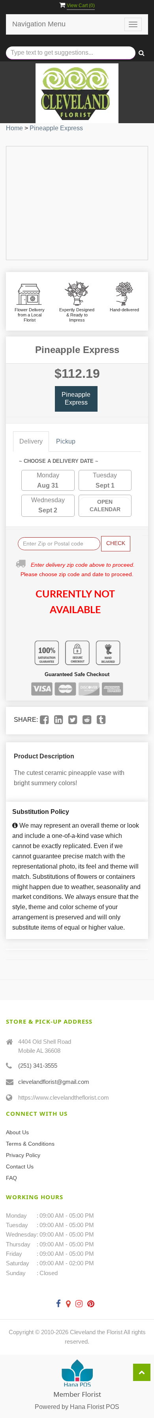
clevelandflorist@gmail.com (53, 1081)
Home (14, 128)
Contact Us (20, 1166)
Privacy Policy (23, 1155)
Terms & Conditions (30, 1144)
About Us (17, 1132)
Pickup (65, 441)
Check (115, 543)
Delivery (31, 441)
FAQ (11, 1178)
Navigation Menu (39, 24)
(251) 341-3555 (37, 1065)
